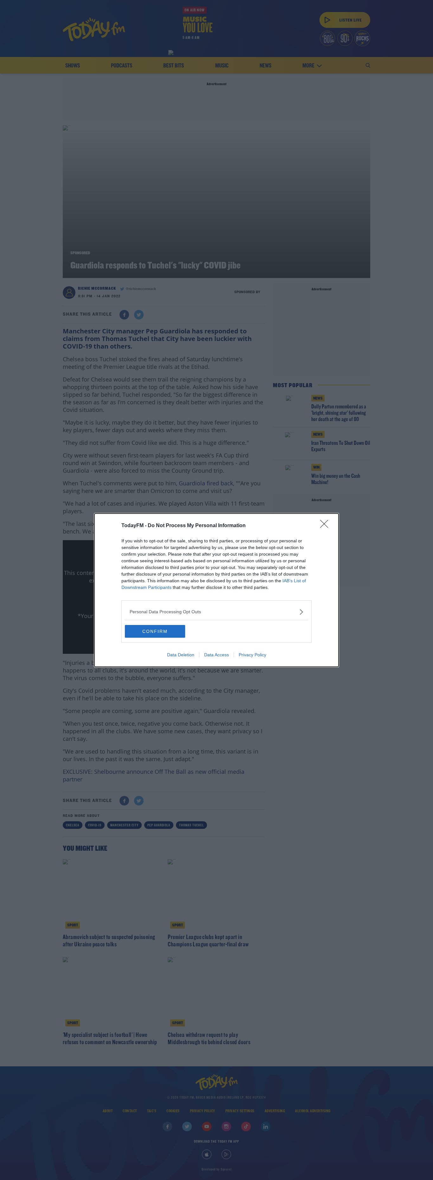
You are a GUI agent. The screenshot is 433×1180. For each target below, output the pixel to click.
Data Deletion (180, 654)
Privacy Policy (252, 654)
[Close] (326, 526)
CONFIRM (155, 631)
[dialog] (216, 590)
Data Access (216, 654)
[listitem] (216, 612)
